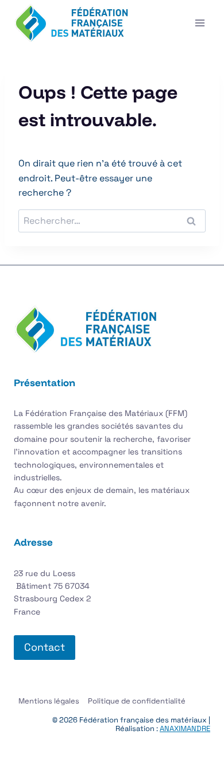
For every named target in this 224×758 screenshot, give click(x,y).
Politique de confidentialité (137, 701)
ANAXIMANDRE (185, 728)
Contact (44, 647)
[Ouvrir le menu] (199, 23)
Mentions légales (48, 701)
